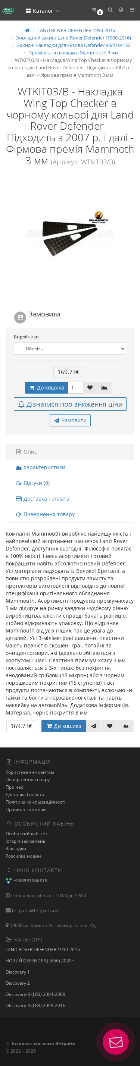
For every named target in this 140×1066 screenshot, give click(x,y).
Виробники (26, 337)
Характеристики (43, 467)
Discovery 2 (18, 983)
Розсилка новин (23, 856)
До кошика (49, 387)
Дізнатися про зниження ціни (74, 404)
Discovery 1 (18, 972)
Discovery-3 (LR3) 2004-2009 (35, 994)
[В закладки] (90, 388)
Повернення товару (48, 514)
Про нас (14, 787)
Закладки (16, 848)
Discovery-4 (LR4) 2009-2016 (35, 1005)
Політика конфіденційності (35, 802)
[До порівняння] (104, 388)
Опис (29, 451)
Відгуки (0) (36, 482)
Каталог (43, 10)
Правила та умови (26, 809)
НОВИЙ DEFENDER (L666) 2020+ (40, 961)
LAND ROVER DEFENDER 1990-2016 (43, 949)
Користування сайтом (30, 772)
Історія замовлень (26, 841)
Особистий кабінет (26, 833)
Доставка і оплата (45, 498)
